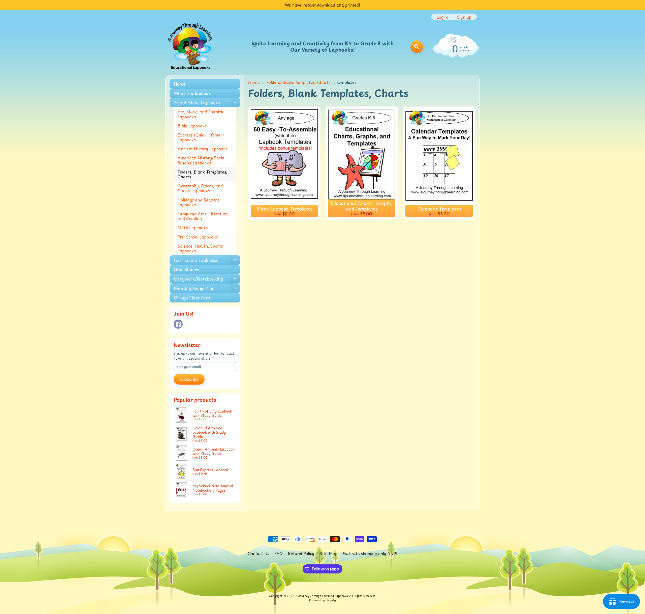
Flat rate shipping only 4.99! (370, 553)
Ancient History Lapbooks (203, 149)
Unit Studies (186, 269)
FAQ (278, 553)
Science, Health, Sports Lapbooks (200, 248)
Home (179, 84)
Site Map (328, 553)
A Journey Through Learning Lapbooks (322, 596)
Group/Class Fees (192, 297)
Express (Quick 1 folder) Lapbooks (201, 137)
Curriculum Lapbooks (207, 261)
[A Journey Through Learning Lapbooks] (190, 46)
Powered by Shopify (322, 600)
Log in (442, 17)
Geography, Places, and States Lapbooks (200, 188)
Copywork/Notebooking (207, 280)
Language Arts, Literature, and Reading (203, 216)
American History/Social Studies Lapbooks (202, 160)
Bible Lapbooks (192, 126)
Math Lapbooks (193, 227)
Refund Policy (301, 553)
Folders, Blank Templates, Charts (202, 174)
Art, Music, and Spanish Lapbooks (200, 114)
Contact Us (258, 553)
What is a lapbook (192, 93)
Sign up (464, 17)
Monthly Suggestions (207, 289)
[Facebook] (178, 324)
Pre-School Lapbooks (198, 237)
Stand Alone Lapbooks (207, 103)
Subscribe (189, 379)
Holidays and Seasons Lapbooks (198, 202)
